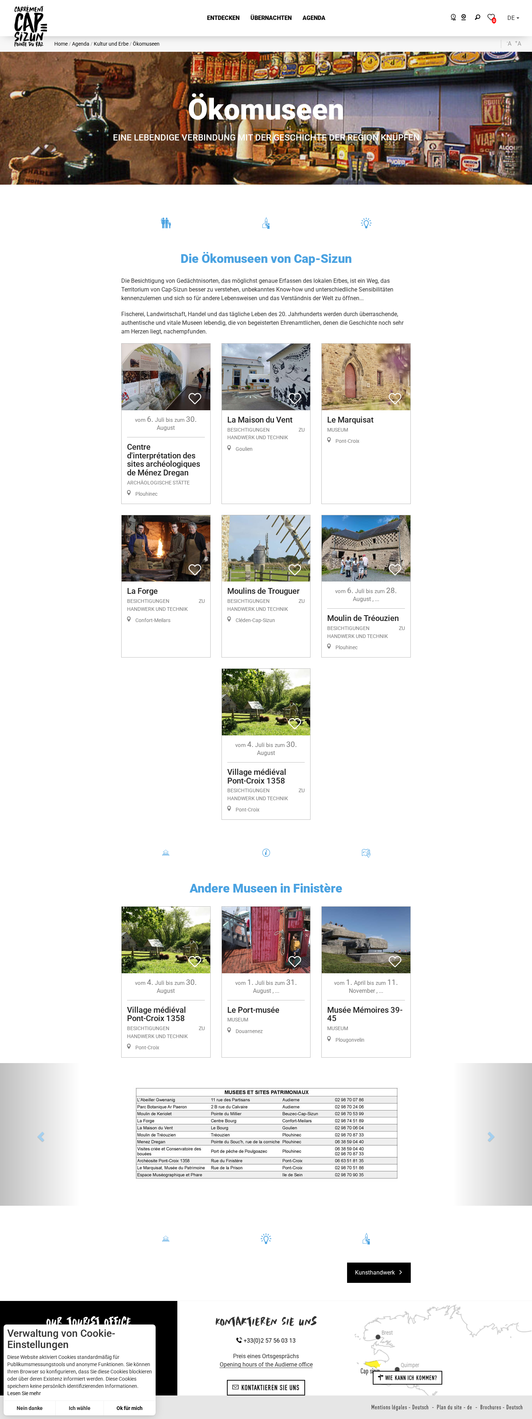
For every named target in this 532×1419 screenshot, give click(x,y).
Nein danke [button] (30, 1408)
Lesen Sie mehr (24, 1393)
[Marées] (451, 18)
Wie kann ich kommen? (410, 1301)
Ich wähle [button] (79, 1408)
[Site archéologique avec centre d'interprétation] (266, 1096)
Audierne (102, 1264)
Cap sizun (370, 1294)
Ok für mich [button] (130, 1408)
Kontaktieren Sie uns (270, 1311)
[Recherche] (479, 18)
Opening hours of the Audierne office (266, 1287)
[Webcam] (467, 18)
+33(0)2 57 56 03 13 (269, 1263)
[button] (223, 18)
